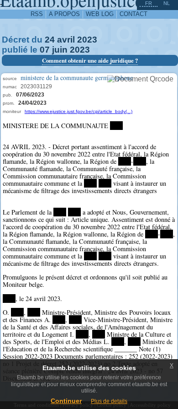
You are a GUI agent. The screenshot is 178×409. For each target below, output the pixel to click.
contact (133, 14)
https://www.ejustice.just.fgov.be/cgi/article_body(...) (78, 111)
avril (66, 39)
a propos (64, 14)
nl (166, 3)
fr (148, 3)
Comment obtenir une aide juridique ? (90, 60)
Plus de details (109, 401)
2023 (87, 39)
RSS (37, 14)
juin (60, 49)
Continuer (66, 400)
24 (50, 39)
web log (100, 14)
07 (45, 49)
